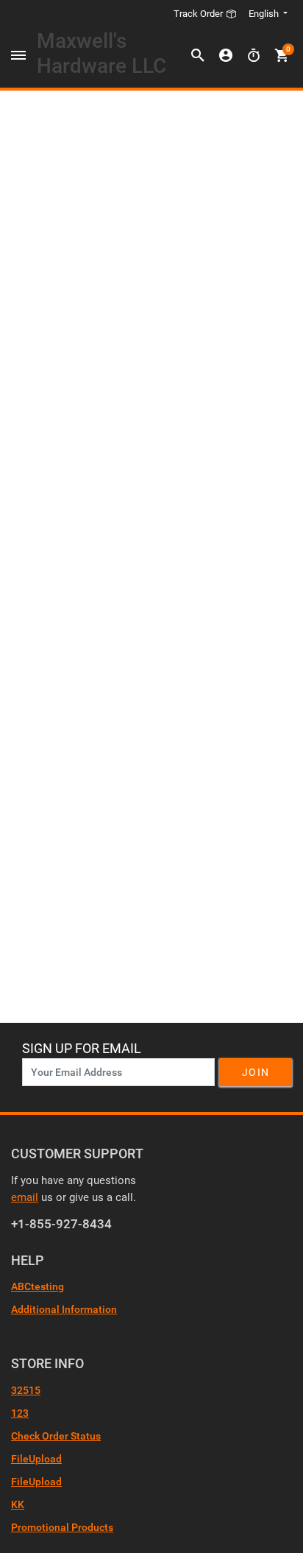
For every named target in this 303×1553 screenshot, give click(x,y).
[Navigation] (18, 56)
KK (17, 1504)
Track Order (199, 13)
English (264, 13)
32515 (25, 1390)
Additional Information (64, 1309)
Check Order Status (56, 1436)
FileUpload (36, 1459)
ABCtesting (37, 1286)
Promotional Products (62, 1527)
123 (20, 1413)
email (24, 1197)
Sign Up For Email (81, 1048)
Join (255, 1072)
